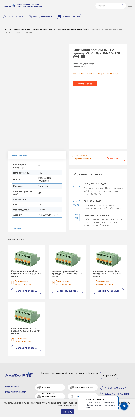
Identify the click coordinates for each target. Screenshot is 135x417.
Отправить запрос (71, 16)
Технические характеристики (82, 157)
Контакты (93, 373)
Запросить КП (110, 375)
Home (8, 29)
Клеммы (26, 29)
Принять (67, 411)
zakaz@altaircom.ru (43, 16)
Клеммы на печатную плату (45, 29)
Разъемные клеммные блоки (74, 29)
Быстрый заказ (85, 83)
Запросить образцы (108, 73)
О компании (81, 373)
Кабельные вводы (84, 387)
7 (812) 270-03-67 (15, 16)
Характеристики (19, 155)
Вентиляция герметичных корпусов (49, 396)
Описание (16, 228)
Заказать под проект (83, 73)
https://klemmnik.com (15, 391)
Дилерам (69, 373)
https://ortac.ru (12, 386)
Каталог (17, 29)
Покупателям (57, 373)
